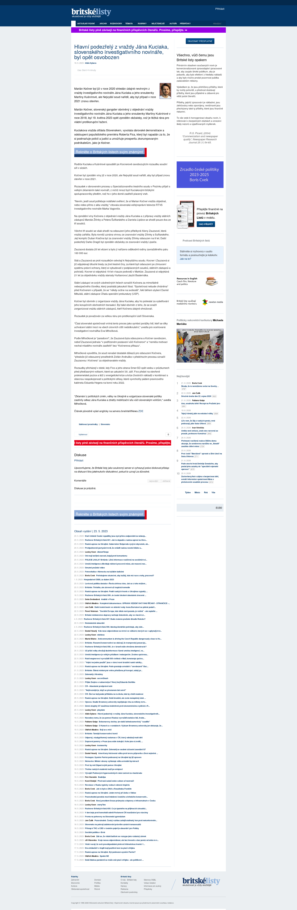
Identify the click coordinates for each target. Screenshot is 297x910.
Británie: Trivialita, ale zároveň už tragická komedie (107, 587)
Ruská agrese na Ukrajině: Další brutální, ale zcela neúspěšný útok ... (115, 698)
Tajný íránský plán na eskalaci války (199, 413)
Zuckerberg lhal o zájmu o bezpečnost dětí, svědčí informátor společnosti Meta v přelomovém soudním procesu (200, 479)
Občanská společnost (80, 889)
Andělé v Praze (107, 599)
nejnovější (154, 480)
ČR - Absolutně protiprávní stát (98, 686)
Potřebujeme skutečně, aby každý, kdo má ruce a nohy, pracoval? (125, 575)
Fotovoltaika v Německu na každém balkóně (104, 571)
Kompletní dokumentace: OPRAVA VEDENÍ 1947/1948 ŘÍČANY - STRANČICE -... (135, 603)
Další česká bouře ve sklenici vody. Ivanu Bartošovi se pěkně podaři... (125, 607)
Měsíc (197, 492)
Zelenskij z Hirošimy (94, 674)
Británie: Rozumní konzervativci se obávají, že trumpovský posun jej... (115, 642)
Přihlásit (219, 8)
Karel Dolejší (90, 780)
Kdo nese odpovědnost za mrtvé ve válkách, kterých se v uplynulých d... (130, 630)
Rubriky (142, 23)
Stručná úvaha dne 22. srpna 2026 (198, 396)
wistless (101, 634)
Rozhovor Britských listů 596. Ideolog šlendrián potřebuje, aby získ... (114, 626)
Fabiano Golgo (91, 721)
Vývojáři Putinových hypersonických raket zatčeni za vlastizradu (113, 773)
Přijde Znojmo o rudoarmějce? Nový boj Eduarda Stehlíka (110, 682)
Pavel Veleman (91, 611)
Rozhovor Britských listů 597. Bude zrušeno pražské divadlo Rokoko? (114, 619)
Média (97, 886)
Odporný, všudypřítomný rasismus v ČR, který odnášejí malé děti (113, 737)
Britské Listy (201, 882)
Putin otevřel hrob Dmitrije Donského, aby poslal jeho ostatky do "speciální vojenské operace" (199, 466)
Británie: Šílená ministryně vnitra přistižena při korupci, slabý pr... (113, 670)
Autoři (173, 23)
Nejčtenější (183, 376)
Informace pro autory (152, 886)
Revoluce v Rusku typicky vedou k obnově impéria (107, 784)
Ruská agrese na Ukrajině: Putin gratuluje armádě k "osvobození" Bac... (116, 666)
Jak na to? (185, 258)
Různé (97, 889)
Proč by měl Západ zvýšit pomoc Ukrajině (103, 765)
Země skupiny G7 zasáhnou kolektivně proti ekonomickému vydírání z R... (117, 705)
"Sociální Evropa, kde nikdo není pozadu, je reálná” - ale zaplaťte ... (128, 611)
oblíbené (166, 480)
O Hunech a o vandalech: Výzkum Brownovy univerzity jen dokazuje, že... (131, 725)
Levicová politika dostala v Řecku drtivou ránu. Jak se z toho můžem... (116, 583)
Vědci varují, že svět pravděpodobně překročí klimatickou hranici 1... (115, 844)
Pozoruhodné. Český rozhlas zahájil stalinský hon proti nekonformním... (126, 820)
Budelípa (102, 777)
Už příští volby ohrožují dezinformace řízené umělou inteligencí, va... (114, 650)
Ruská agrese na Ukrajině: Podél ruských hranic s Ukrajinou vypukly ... (116, 591)
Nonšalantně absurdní (94, 623)
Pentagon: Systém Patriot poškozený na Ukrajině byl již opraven (113, 757)
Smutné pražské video (95, 567)
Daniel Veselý (91, 630)
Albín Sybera (90, 63)
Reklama (124, 889)
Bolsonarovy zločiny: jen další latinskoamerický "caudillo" (124, 721)
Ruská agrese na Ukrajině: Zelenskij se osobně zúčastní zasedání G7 (115, 749)
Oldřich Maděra (92, 603)
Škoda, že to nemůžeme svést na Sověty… (200, 387)
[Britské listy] (110, 153)
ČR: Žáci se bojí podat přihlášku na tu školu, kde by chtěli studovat (114, 694)
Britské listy (92, 13)
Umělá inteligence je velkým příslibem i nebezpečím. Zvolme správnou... (116, 654)
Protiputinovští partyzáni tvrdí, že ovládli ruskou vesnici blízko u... (113, 547)
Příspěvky (185, 23)
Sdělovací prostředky (88, 424)
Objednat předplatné (200, 41)
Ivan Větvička (198, 427)
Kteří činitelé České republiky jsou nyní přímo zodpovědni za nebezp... (115, 536)
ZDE (140, 411)
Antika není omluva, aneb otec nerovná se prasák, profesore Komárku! (199, 432)
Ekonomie (75, 882)
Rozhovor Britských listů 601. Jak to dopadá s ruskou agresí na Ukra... (116, 540)
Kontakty (124, 882)
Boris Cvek (90, 575)
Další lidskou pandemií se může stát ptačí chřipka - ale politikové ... (114, 859)
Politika (97, 882)
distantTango (103, 551)
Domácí (97, 879)
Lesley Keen (90, 551)
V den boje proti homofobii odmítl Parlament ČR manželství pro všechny (116, 812)
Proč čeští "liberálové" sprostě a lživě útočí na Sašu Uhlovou (201, 455)
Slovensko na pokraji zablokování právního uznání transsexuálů (113, 824)
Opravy (124, 886)
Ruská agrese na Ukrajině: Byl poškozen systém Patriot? (110, 852)
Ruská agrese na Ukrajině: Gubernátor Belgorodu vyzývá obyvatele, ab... (117, 544)
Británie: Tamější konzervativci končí (101, 733)
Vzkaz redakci (150, 882)
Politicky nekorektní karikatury (200, 322)
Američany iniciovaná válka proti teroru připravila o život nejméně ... (128, 753)
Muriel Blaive (91, 638)
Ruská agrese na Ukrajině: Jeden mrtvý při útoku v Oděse (110, 792)
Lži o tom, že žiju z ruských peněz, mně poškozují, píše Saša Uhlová (198, 422)
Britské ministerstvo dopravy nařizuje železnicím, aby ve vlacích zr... (115, 615)
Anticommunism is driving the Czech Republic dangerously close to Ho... (129, 638)
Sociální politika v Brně (95, 832)
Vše (213, 492)
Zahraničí (75, 879)
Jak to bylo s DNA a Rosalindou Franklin (113, 788)
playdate (101, 709)
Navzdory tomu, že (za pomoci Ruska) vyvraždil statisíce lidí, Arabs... (115, 717)
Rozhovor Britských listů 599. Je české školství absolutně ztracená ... (115, 595)
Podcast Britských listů (196, 240)
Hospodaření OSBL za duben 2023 (99, 579)
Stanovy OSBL (150, 879)
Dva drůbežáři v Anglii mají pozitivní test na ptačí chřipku (110, 848)
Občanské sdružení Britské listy (101, 903)
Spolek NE (104, 856)
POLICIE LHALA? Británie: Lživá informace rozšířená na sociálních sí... (116, 559)
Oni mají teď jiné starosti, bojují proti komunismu (106, 555)
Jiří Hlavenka (91, 840)
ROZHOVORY (116, 23)
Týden (188, 492)
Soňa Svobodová (92, 599)
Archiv (103, 23)
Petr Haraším (91, 777)
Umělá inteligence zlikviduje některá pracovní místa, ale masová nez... (115, 563)
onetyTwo (101, 804)
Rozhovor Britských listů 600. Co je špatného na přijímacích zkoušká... (116, 808)
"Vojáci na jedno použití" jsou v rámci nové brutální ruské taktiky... (114, 662)
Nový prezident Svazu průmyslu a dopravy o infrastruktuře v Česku (125, 800)
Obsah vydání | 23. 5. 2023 (91, 531)
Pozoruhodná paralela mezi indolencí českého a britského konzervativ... (116, 796)
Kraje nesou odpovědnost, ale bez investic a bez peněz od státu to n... (128, 840)
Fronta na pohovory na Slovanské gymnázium (105, 816)
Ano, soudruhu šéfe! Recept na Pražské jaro (200, 404)
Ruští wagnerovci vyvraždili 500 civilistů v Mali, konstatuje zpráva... (114, 658)
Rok (206, 492)
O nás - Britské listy (129, 879)
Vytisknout (82, 434)
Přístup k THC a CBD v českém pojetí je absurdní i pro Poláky (112, 828)
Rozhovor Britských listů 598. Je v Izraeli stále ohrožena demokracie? (115, 646)
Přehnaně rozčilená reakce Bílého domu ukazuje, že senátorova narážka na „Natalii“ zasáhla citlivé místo (200, 443)
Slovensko (105, 424)
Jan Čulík (89, 607)
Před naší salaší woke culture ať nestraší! (116, 780)
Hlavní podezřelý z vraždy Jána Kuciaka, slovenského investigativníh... (129, 713)
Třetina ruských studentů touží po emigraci (104, 769)
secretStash (102, 678)
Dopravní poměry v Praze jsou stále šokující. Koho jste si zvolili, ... (114, 741)
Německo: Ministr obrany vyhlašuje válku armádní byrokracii (112, 761)
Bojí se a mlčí (106, 729)
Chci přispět (206, 224)
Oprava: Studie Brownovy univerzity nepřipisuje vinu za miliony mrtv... (115, 701)
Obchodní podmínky (129, 892)
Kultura (74, 886)
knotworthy (102, 745)
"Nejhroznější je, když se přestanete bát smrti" (105, 690)
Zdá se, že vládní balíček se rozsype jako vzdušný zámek (121, 836)
